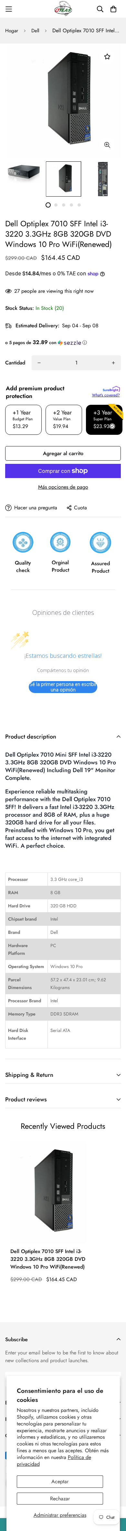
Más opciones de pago (63, 487)
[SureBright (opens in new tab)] (111, 389)
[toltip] (107, 145)
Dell (35, 30)
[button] (63, 342)
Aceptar (59, 1481)
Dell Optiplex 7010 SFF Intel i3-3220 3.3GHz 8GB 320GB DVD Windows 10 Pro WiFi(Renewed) (47, 1259)
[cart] (113, 9)
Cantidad (15, 362)
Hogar (11, 30)
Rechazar (60, 1498)
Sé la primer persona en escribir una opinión (63, 687)
